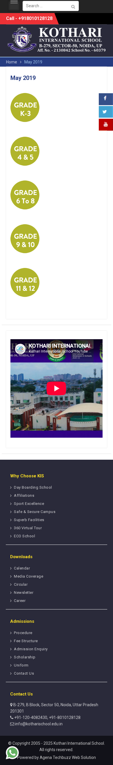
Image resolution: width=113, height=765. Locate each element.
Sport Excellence (29, 503)
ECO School (24, 536)
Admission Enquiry (31, 649)
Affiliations (24, 495)
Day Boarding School (33, 487)
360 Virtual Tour (28, 528)
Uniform (21, 665)
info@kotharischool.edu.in (38, 724)
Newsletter (23, 592)
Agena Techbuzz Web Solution (68, 757)
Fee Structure (26, 641)
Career (19, 600)
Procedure (23, 633)
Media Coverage (28, 576)
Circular (21, 584)
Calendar (22, 568)
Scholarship (25, 657)
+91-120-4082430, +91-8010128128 (47, 717)
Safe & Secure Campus (34, 512)
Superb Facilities (29, 520)
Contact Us (24, 673)
